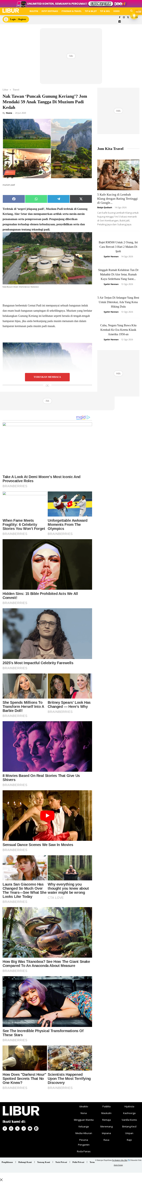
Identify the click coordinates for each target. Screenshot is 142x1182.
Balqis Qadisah (104, 207)
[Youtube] (30, 1128)
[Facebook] (120, 17)
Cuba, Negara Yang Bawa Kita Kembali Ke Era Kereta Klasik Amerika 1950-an (118, 330)
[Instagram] (124, 17)
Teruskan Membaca (47, 377)
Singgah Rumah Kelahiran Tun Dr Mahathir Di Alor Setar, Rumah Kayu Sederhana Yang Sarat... (118, 274)
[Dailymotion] (120, 22)
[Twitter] (128, 17)
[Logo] (10, 10)
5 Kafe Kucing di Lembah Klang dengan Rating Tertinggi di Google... (117, 198)
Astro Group (118, 1165)
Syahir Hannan (111, 256)
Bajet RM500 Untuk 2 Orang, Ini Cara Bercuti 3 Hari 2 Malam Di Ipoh (118, 247)
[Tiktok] (23, 1128)
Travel (16, 89)
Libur (5, 89)
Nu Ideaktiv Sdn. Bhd (119, 1160)
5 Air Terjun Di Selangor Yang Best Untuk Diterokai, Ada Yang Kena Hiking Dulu (118, 302)
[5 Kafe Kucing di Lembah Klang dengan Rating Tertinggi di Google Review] (118, 175)
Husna (9, 112)
